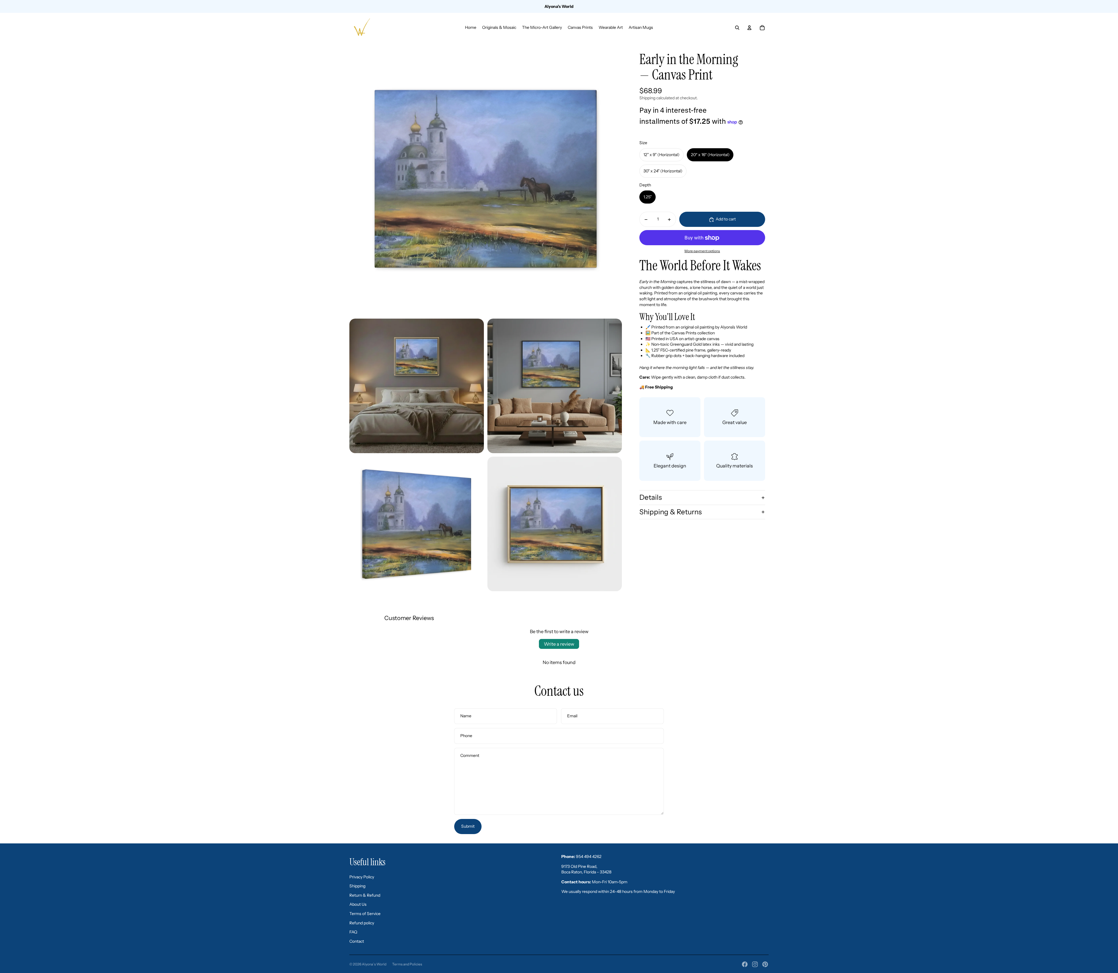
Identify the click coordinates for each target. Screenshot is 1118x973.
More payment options (702, 251)
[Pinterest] (765, 964)
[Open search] (737, 27)
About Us (358, 904)
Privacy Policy (361, 877)
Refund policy (361, 923)
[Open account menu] (749, 27)
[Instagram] (754, 964)
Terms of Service (365, 913)
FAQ (353, 932)
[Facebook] (744, 964)
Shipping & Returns (670, 512)
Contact (356, 941)
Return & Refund (364, 895)
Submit (468, 826)
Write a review (559, 644)
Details (650, 497)
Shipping (357, 886)
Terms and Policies (407, 964)
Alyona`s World (374, 964)
